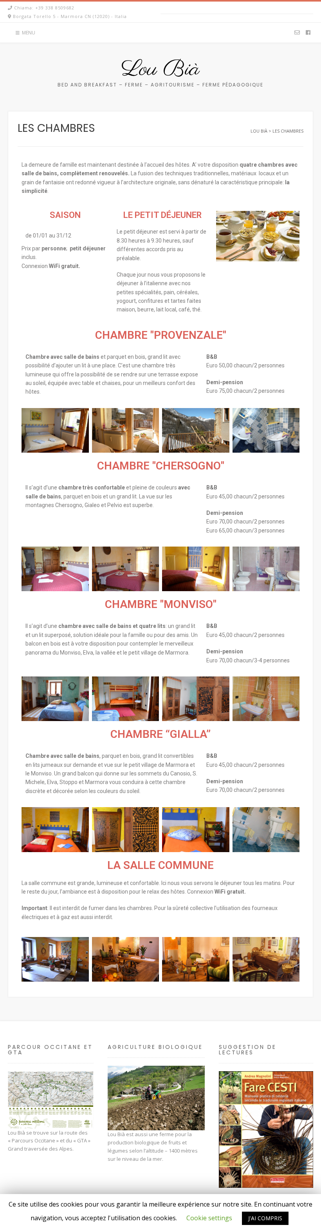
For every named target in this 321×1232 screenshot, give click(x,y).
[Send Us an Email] (297, 33)
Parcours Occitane (33, 1140)
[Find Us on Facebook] (308, 33)
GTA (82, 1140)
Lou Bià (160, 70)
